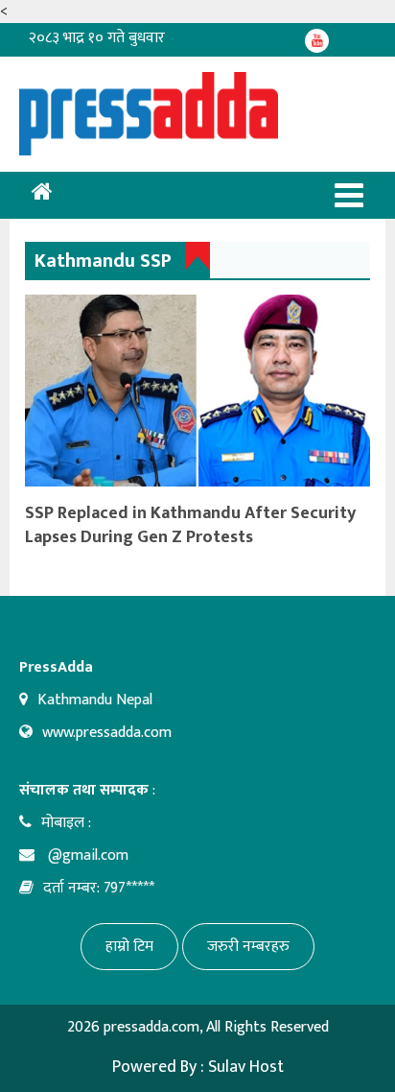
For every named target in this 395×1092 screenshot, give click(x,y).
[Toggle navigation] (349, 195)
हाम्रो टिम (129, 947)
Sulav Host (246, 1067)
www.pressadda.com (107, 733)
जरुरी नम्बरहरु (248, 947)
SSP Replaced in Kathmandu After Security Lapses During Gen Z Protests (190, 525)
